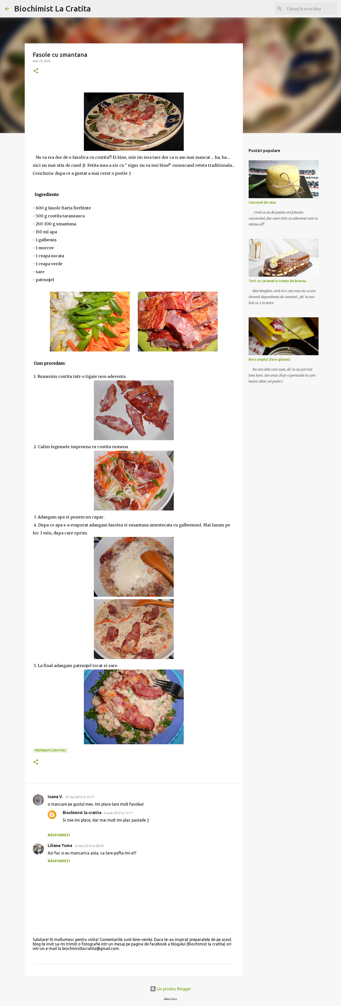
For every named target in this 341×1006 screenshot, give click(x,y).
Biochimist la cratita (82, 812)
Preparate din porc (50, 750)
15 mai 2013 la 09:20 (88, 845)
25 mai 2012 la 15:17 (79, 797)
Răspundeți (59, 835)
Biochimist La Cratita (52, 8)
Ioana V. (55, 796)
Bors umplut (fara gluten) (269, 359)
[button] (36, 71)
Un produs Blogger (173, 989)
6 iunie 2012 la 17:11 (117, 813)
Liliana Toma (60, 845)
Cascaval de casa (262, 202)
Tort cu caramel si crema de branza (277, 281)
